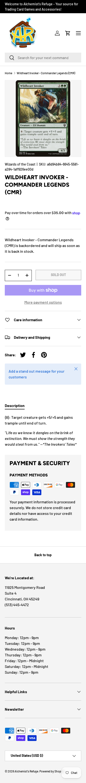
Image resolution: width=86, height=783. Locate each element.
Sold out (58, 275)
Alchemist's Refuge (26, 771)
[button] (68, 33)
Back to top (43, 555)
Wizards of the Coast (20, 164)
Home (8, 73)
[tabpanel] (43, 430)
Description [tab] (15, 405)
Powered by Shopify (51, 771)
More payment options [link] (43, 302)
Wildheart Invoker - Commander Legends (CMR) (46, 73)
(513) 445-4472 (17, 604)
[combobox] (43, 57)
